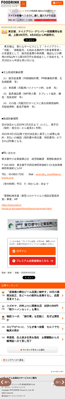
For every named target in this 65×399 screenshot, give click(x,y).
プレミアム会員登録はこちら (32, 261)
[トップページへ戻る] (13, 360)
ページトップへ (57, 371)
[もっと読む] (33, 350)
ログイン (32, 251)
